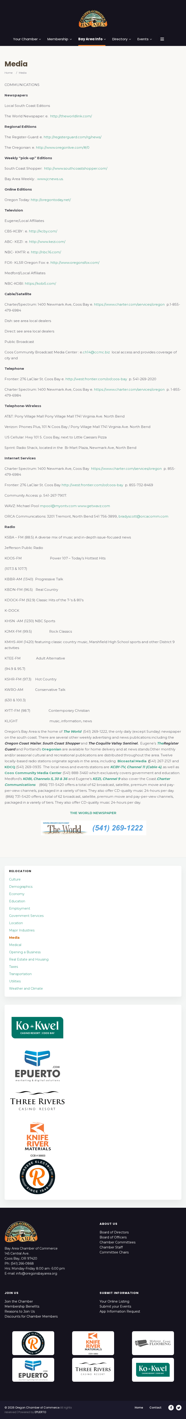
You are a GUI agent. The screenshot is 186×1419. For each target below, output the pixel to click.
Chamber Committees (117, 1242)
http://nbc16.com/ (46, 252)
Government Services (26, 916)
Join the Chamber (19, 1301)
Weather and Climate (26, 988)
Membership (57, 39)
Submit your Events (115, 1306)
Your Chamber (25, 39)
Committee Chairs (114, 1252)
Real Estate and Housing (29, 959)
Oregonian (51, 749)
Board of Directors (114, 1232)
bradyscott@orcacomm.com (143, 516)
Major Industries (21, 930)
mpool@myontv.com (58, 506)
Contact (155, 1407)
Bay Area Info (90, 39)
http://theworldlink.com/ (71, 116)
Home (8, 72)
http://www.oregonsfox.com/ (74, 262)
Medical (15, 945)
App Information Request (120, 1311)
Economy (16, 894)
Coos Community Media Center (33, 773)
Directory (119, 39)
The (160, 743)
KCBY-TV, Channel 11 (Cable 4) (135, 767)
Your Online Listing (114, 1301)
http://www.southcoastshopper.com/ (75, 168)
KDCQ (10, 767)
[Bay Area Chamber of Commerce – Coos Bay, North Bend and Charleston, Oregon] (93, 18)
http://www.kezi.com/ (47, 241)
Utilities (15, 981)
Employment (19, 908)
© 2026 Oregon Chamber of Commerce (32, 1407)
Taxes (13, 967)
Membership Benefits (22, 1306)
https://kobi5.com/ (40, 283)
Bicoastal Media (132, 761)
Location (16, 923)
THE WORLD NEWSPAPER (93, 813)
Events (143, 39)
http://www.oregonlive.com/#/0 (62, 147)
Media (14, 938)
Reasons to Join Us (20, 1311)
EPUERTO (40, 1412)
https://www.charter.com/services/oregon (129, 304)
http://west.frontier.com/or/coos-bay (96, 379)
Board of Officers (113, 1237)
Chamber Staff (111, 1247)
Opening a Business (25, 952)
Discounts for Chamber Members (31, 1316)
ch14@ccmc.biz (96, 352)
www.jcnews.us (50, 179)
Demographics (20, 887)
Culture (15, 879)
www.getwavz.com (94, 506)
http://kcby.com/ (43, 231)
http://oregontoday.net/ (51, 200)
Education (17, 901)
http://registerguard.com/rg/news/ (72, 137)
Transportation (20, 974)
